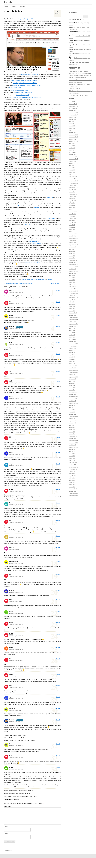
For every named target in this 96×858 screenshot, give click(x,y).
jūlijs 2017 (72, 121)
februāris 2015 (73, 176)
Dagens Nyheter (36, 243)
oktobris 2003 (72, 445)
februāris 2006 (73, 392)
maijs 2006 (72, 385)
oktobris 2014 (72, 185)
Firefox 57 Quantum (74, 88)
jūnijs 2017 (72, 123)
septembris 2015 (73, 163)
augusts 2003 (72, 449)
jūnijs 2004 (72, 427)
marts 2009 (72, 311)
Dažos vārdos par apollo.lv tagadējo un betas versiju (25, 97)
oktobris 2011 (72, 242)
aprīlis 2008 (72, 335)
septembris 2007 (73, 350)
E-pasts (6, 833)
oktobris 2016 (72, 139)
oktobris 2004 (72, 418)
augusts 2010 (72, 273)
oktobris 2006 (72, 374)
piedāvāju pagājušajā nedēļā (24, 19)
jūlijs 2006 (72, 381)
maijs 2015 (72, 170)
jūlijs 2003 (72, 451)
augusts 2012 (72, 223)
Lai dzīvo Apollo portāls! (75, 82)
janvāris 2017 (72, 132)
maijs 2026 (72, 102)
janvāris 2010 (72, 289)
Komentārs (7, 806)
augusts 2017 (72, 119)
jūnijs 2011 (72, 251)
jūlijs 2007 (72, 354)
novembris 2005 (73, 399)
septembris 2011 (73, 244)
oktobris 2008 (72, 322)
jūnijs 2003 (72, 454)
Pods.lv (8, 2)
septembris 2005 (73, 403)
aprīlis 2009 (72, 308)
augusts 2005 (72, 405)
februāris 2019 (73, 108)
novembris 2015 (73, 159)
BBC (19, 206)
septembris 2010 (73, 271)
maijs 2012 (72, 227)
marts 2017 (72, 130)
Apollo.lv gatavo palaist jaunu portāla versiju (24, 80)
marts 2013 (72, 209)
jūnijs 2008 (72, 330)
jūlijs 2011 (71, 249)
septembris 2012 (73, 220)
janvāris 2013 (72, 214)
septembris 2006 (73, 377)
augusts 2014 (72, 189)
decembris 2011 (73, 238)
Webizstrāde (41, 279)
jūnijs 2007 (72, 357)
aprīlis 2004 (72, 432)
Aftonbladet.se (51, 218)
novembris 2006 (73, 372)
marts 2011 (72, 258)
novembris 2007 (73, 346)
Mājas (6, 6)
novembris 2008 (73, 319)
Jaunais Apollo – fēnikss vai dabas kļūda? (25, 83)
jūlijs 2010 (72, 275)
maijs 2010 (72, 280)
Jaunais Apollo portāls (22, 95)
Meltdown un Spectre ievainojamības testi (80, 80)
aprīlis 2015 (72, 172)
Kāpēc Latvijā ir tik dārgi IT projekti (78, 71)
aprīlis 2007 (72, 361)
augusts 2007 (72, 352)
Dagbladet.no (28, 224)
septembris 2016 (73, 141)
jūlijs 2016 (72, 143)
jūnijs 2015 (72, 168)
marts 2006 (72, 390)
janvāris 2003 (72, 465)
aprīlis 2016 (72, 148)
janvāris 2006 (72, 394)
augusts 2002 (72, 475)
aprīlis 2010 (72, 282)
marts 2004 (72, 434)
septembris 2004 (73, 420)
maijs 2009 (72, 306)
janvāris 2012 (72, 236)
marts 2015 (72, 174)
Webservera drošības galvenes (77, 77)
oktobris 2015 (72, 161)
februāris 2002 (73, 489)
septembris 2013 (73, 198)
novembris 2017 (73, 115)
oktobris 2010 (72, 269)
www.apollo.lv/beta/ (33, 241)
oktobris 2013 (72, 196)
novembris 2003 (73, 443)
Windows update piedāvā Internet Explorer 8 (18, 283)
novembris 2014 (73, 183)
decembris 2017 (73, 112)
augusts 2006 (72, 379)
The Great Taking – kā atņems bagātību (80, 73)
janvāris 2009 (72, 315)
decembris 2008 (73, 317)
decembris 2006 (73, 370)
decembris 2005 (73, 396)
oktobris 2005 (72, 401)
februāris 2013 (73, 212)
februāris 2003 (73, 462)
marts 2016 (72, 150)
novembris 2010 (73, 267)
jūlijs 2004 (72, 425)
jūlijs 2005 (72, 407)
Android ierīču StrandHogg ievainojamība (80, 75)
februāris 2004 (73, 436)
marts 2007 (72, 363)
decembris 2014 (73, 181)
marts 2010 (72, 284)
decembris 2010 (73, 264)
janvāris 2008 (72, 341)
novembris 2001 (73, 495)
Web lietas (34, 279)
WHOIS (14, 6)
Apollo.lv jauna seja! (15, 87)
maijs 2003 (72, 456)
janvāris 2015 (72, 178)
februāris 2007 (73, 365)
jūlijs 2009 (72, 302)
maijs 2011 (72, 253)
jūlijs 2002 (72, 478)
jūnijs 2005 (72, 410)
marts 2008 (72, 337)
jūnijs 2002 (72, 480)
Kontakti (22, 6)
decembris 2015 (73, 157)
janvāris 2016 (72, 154)
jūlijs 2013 (72, 203)
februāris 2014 (73, 194)
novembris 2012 (73, 216)
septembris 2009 (73, 297)
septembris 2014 (73, 187)
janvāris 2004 (72, 438)
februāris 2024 (73, 104)
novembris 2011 (73, 240)
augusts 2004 (72, 423)
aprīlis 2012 (72, 229)
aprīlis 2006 (72, 388)
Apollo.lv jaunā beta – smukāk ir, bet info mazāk (26, 85)
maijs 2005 (72, 412)
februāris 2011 (73, 260)
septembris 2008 (73, 324)
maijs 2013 (72, 205)
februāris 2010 (73, 286)
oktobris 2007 (72, 348)
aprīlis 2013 (72, 207)
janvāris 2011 (72, 262)
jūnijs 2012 (72, 225)
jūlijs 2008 (72, 328)
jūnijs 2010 (72, 278)
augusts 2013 (72, 201)
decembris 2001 (73, 493)
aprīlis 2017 (72, 128)
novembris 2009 (73, 293)
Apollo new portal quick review (23, 92)
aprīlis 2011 (72, 256)
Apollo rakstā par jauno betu (29, 74)
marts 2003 (72, 460)
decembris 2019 (73, 106)
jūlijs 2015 (72, 165)
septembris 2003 (73, 447)
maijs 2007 (72, 359)
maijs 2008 (72, 333)
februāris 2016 (73, 152)
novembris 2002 (73, 469)
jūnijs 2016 (72, 146)
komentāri (57, 13)
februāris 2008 (73, 339)
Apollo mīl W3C (56, 283)
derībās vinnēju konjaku (32, 262)
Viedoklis (27, 279)
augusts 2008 (72, 326)
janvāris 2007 (72, 368)
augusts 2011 (72, 247)
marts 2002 (72, 487)
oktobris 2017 (72, 117)
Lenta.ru (36, 207)
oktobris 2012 (72, 218)
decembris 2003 (73, 440)
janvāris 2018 (72, 110)
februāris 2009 (73, 313)
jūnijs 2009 (72, 304)
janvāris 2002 (72, 491)
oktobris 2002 (72, 471)
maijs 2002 (72, 482)
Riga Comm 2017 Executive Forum (78, 95)
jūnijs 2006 (72, 383)
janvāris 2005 (72, 414)
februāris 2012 (73, 233)
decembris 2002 (73, 467)
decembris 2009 (73, 291)
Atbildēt (58, 290)
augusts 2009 (72, 299)
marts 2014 (72, 192)
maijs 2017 (72, 126)
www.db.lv (49, 197)
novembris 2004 (73, 416)
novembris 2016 (73, 137)
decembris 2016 (73, 135)
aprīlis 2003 (72, 458)
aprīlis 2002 (72, 484)
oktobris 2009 (72, 295)
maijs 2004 (72, 429)
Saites (23, 279)
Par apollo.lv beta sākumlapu (19, 90)
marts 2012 (72, 231)
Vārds (6, 826)
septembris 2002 (73, 473)
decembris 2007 (73, 344)
